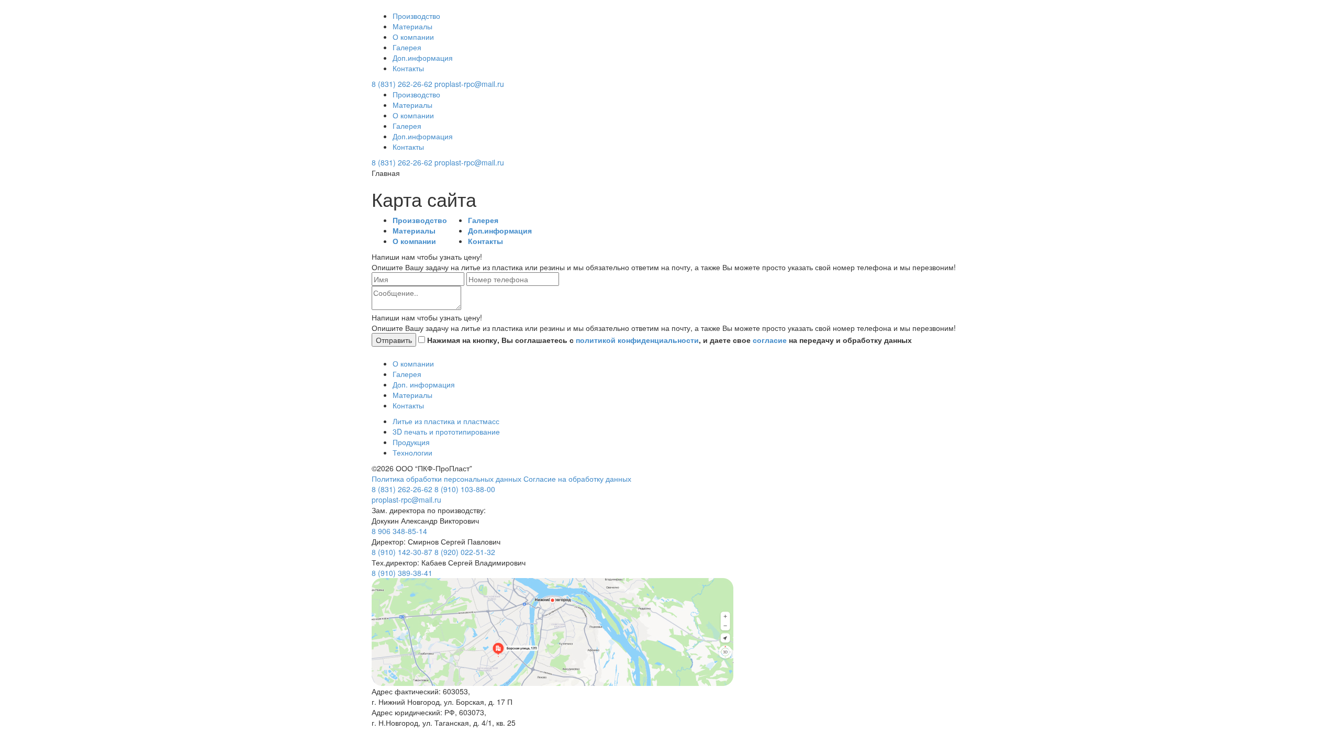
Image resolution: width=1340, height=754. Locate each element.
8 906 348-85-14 (399, 531)
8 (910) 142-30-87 (402, 552)
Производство (416, 15)
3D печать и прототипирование (446, 431)
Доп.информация (423, 57)
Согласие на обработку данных (577, 478)
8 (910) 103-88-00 (464, 489)
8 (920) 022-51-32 (464, 552)
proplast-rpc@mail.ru (469, 84)
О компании (413, 36)
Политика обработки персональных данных (447, 478)
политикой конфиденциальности (637, 340)
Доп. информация (424, 384)
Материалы (412, 26)
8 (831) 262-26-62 (402, 84)
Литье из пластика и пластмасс (446, 421)
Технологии (412, 452)
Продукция (411, 442)
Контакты (408, 68)
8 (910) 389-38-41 (402, 573)
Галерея (407, 47)
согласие (770, 340)
